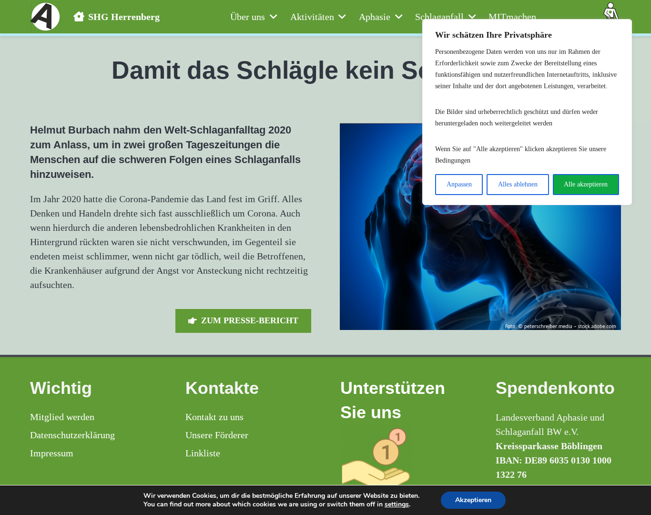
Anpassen (459, 184)
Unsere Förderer (216, 435)
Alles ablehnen (518, 184)
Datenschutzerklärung (72, 435)
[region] (527, 112)
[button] (271, 17)
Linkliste (202, 453)
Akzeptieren (473, 500)
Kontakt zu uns (214, 417)
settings (397, 504)
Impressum (51, 453)
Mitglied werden (62, 417)
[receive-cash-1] (403, 460)
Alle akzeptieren (586, 184)
